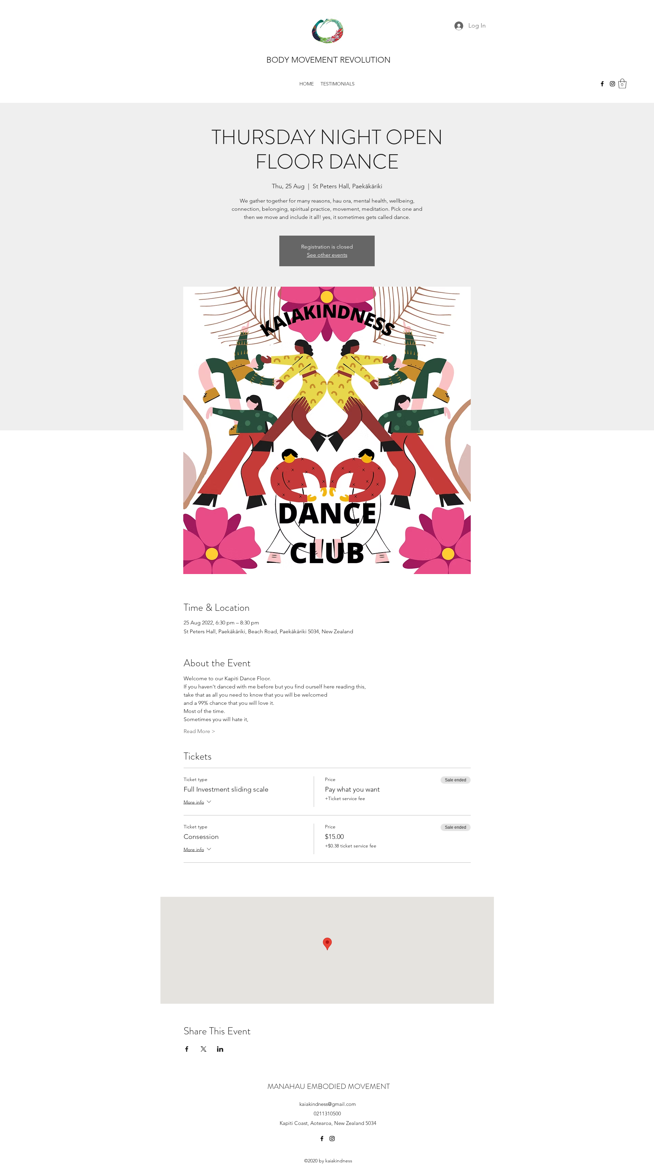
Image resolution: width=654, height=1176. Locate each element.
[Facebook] (602, 83)
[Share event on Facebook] (187, 1049)
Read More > (199, 731)
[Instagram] (612, 83)
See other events (327, 255)
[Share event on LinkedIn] (220, 1049)
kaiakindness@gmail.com (327, 1104)
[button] (622, 84)
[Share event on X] (203, 1049)
